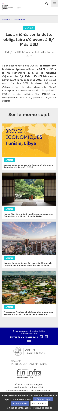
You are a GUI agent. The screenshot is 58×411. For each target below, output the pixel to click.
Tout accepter (43, 399)
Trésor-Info (19, 19)
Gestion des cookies (40, 390)
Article (29, 28)
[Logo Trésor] (26, 8)
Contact (19, 384)
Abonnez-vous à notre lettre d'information (29, 332)
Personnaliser (39, 403)
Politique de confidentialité (29, 387)
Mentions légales (34, 384)
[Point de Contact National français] (29, 362)
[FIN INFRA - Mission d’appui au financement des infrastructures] (29, 373)
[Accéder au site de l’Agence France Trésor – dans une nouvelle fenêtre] (29, 351)
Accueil (6, 19)
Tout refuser (20, 403)
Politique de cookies (18, 390)
